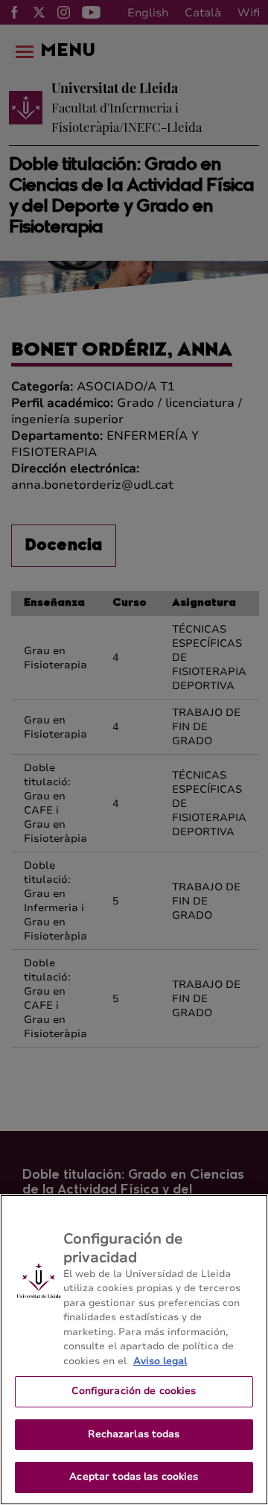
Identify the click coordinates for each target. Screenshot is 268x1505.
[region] (134, 1349)
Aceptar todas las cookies (133, 1476)
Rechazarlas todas (133, 1434)
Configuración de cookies (133, 1391)
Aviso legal (160, 1361)
